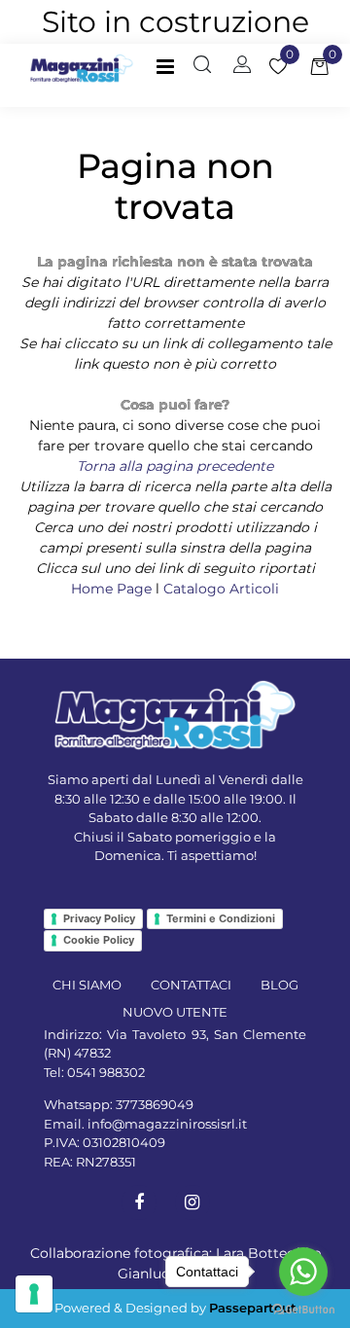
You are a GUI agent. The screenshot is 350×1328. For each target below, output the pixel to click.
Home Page (113, 588)
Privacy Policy (99, 918)
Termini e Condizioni (220, 918)
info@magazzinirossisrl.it (167, 1123)
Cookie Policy (98, 940)
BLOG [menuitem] (279, 984)
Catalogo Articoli (221, 588)
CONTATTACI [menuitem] (191, 984)
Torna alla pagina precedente (175, 466)
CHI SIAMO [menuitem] (87, 984)
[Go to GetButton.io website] (303, 1308)
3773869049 (154, 1104)
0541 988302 (106, 1072)
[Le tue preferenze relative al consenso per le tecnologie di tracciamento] (34, 1293)
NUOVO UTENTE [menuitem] (175, 1012)
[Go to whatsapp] (303, 1271)
